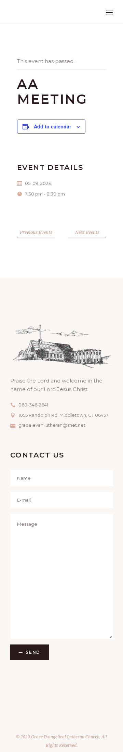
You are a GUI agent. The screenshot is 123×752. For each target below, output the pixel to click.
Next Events (87, 232)
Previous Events (36, 232)
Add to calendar (52, 126)
